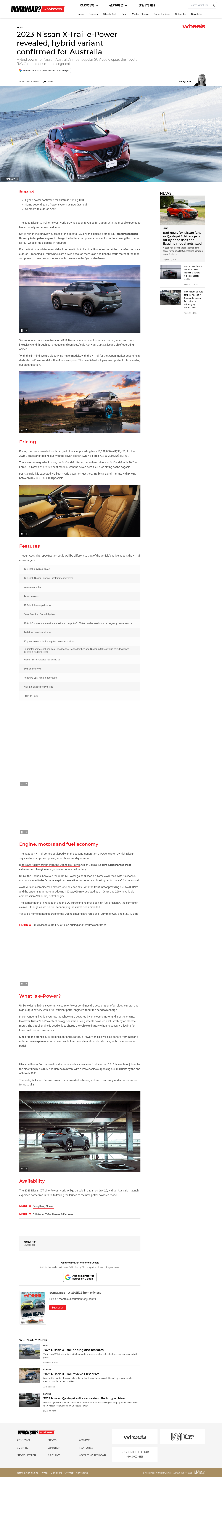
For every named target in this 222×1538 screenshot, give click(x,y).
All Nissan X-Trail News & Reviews (53, 1202)
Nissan (35, 222)
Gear (124, 14)
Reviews (93, 14)
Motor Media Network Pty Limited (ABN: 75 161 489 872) (168, 1454)
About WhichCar (92, 1436)
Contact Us (82, 1454)
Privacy (44, 1454)
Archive (54, 1436)
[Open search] (213, 5)
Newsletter (196, 14)
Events (22, 1429)
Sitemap (69, 1454)
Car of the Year (162, 14)
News (81, 14)
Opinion (54, 1429)
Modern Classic (140, 14)
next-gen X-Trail (33, 853)
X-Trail (44, 222)
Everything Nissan (43, 1194)
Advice (84, 1421)
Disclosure (57, 1454)
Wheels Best (109, 14)
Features (86, 1429)
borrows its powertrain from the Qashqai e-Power (50, 864)
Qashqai (90, 258)
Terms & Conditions (28, 1454)
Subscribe (180, 14)
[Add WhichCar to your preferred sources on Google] (80, 1258)
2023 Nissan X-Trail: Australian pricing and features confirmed (69, 924)
